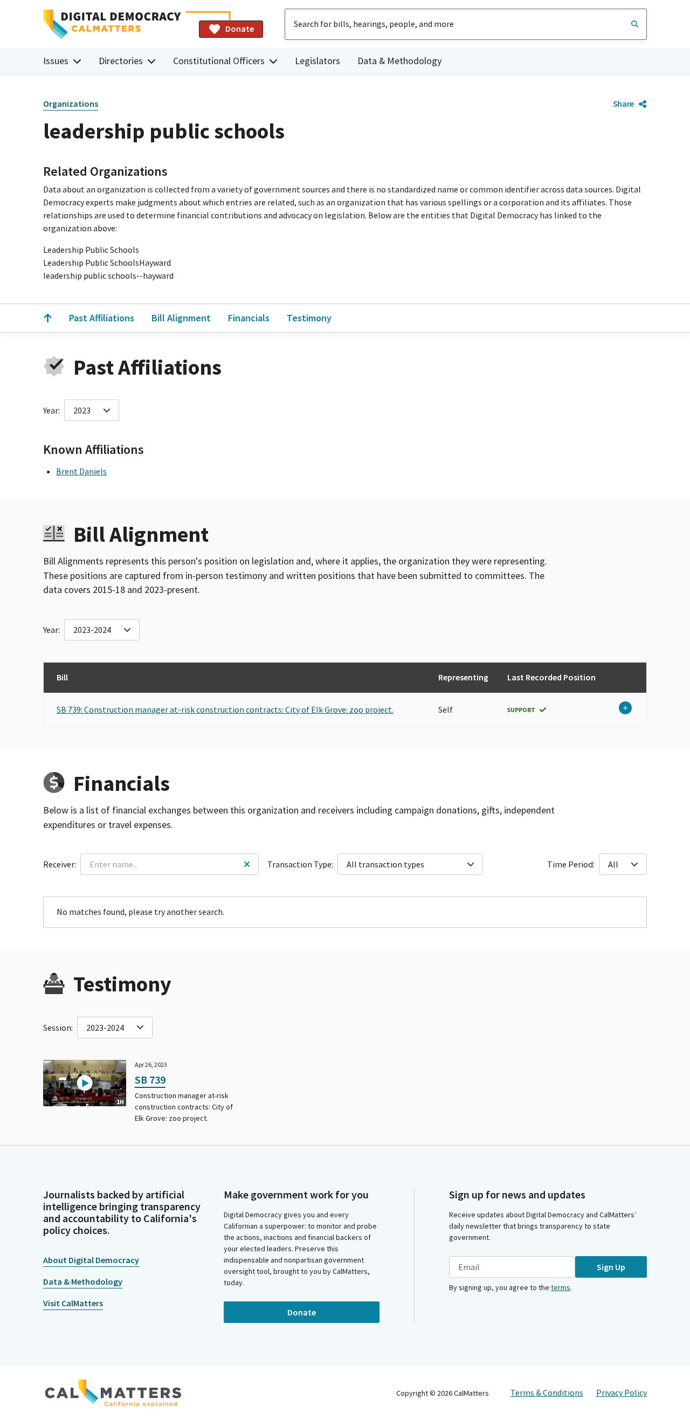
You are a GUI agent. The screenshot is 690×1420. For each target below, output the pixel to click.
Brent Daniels (81, 471)
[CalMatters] (113, 1393)
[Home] (116, 24)
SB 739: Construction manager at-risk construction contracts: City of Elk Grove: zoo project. (225, 709)
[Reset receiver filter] (247, 864)
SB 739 (150, 1079)
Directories (121, 60)
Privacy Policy (621, 1392)
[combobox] (466, 24)
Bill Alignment (181, 318)
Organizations (70, 103)
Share (623, 103)
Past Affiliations (101, 318)
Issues (55, 60)
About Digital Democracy (91, 1259)
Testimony (309, 318)
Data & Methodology (399, 60)
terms (560, 1287)
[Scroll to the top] (47, 318)
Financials (249, 318)
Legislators (317, 60)
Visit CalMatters (73, 1303)
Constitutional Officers (219, 60)
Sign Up (611, 1267)
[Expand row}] (625, 707)
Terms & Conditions (546, 1392)
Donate (239, 28)
